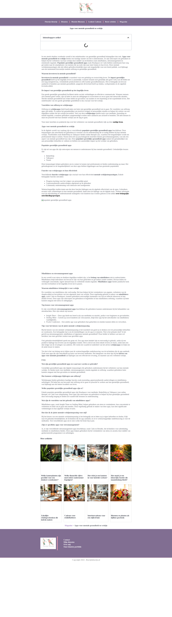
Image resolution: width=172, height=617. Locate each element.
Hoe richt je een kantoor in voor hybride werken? (97, 477)
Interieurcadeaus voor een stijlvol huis (96, 517)
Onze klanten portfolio (72, 547)
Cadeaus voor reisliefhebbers (70, 517)
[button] (128, 38)
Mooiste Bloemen (78, 22)
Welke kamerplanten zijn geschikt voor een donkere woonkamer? (51, 478)
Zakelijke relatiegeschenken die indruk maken (49, 518)
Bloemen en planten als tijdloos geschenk (120, 517)
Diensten (64, 22)
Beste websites (110, 22)
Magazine (123, 22)
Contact (67, 540)
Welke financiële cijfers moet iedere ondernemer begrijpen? (74, 478)
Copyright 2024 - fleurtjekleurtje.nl (86, 560)
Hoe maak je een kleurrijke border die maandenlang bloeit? (119, 478)
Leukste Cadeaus (94, 22)
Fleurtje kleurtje (51, 22)
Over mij (67, 544)
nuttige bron (118, 122)
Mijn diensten (69, 542)
